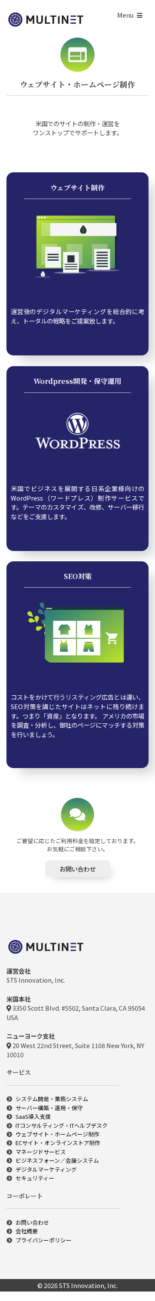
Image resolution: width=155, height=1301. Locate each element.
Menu (125, 14)
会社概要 (27, 1231)
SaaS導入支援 (33, 1116)
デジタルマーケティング (46, 1169)
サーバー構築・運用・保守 (49, 1108)
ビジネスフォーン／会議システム (57, 1160)
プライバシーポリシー (43, 1240)
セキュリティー (35, 1178)
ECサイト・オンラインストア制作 (58, 1143)
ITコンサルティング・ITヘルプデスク (62, 1125)
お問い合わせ (77, 868)
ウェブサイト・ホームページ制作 (57, 1134)
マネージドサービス (41, 1152)
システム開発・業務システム (52, 1099)
